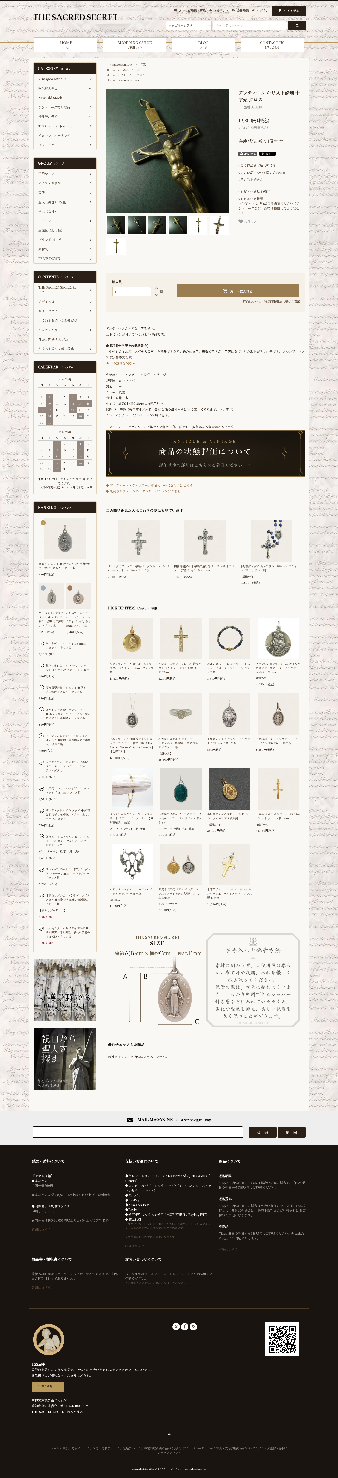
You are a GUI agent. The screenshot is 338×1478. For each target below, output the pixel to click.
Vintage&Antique (120, 64)
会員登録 (243, 10)
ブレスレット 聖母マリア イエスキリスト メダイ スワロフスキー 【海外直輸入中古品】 (131, 818)
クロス (141, 75)
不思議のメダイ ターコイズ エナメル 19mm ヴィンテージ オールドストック (180, 818)
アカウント (221, 10)
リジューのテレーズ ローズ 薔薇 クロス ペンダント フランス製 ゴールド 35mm (180, 668)
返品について (252, 301)
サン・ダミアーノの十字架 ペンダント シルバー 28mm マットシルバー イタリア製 (138, 568)
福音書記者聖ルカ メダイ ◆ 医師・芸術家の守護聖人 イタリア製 (67, 690)
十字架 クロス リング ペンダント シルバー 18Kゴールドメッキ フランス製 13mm (229, 893)
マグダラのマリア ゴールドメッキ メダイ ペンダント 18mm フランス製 (131, 668)
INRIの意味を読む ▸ (120, 363)
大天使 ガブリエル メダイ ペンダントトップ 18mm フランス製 (67, 790)
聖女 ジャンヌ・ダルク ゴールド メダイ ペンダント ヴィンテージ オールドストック (67, 841)
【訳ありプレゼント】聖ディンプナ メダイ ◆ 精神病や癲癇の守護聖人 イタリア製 (68, 899)
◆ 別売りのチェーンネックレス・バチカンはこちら (143, 491)
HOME (66, 44)
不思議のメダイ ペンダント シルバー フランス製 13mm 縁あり (277, 741)
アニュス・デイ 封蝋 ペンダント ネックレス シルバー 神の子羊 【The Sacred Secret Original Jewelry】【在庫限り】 (132, 745)
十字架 (142, 64)
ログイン (263, 10)
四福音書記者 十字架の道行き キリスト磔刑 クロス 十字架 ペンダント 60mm (204, 568)
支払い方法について (76, 1448)
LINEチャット (180, 1273)
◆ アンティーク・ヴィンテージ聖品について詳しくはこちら (149, 485)
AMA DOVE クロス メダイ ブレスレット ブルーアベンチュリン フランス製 (228, 668)
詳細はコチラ (41, 1229)
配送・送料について (106, 1448)
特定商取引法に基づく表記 (282, 301)
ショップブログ (167, 1452)
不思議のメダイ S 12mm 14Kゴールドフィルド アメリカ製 (228, 816)
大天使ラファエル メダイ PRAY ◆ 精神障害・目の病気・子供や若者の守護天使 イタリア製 (68, 932)
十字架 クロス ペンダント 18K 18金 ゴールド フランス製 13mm (278, 816)
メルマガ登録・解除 (192, 10)
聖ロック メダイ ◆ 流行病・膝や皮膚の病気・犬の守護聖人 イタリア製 (65, 566)
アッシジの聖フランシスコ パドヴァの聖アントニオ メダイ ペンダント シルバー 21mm (278, 668)
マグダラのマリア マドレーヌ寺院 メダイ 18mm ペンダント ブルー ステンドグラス (68, 766)
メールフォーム (155, 1273)
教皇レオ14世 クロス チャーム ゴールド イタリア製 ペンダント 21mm (67, 667)
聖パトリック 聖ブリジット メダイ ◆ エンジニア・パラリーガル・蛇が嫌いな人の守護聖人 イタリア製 (68, 714)
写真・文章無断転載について (235, 1448)
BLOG (203, 44)
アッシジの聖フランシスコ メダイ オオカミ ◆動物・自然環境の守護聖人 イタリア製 (68, 740)
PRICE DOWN (130, 80)
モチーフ (125, 75)
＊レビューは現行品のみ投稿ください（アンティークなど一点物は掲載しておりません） (269, 205)
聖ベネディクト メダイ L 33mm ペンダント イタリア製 (67, 645)
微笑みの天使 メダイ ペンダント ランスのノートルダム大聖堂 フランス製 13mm (180, 893)
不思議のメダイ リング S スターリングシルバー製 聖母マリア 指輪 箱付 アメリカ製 (179, 743)
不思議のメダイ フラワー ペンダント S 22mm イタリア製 (228, 741)
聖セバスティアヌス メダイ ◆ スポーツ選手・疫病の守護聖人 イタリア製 (51, 619)
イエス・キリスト (131, 70)
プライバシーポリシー (198, 1448)
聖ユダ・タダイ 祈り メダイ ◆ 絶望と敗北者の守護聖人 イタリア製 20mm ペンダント (68, 814)
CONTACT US (272, 44)
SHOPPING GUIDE (135, 44)
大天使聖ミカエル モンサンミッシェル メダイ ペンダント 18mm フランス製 (78, 619)
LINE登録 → (47, 1386)
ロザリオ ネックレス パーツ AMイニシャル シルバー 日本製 (131, 891)
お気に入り (251, 221)
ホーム (111, 70)
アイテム (292, 10)
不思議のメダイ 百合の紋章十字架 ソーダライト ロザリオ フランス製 (270, 568)
